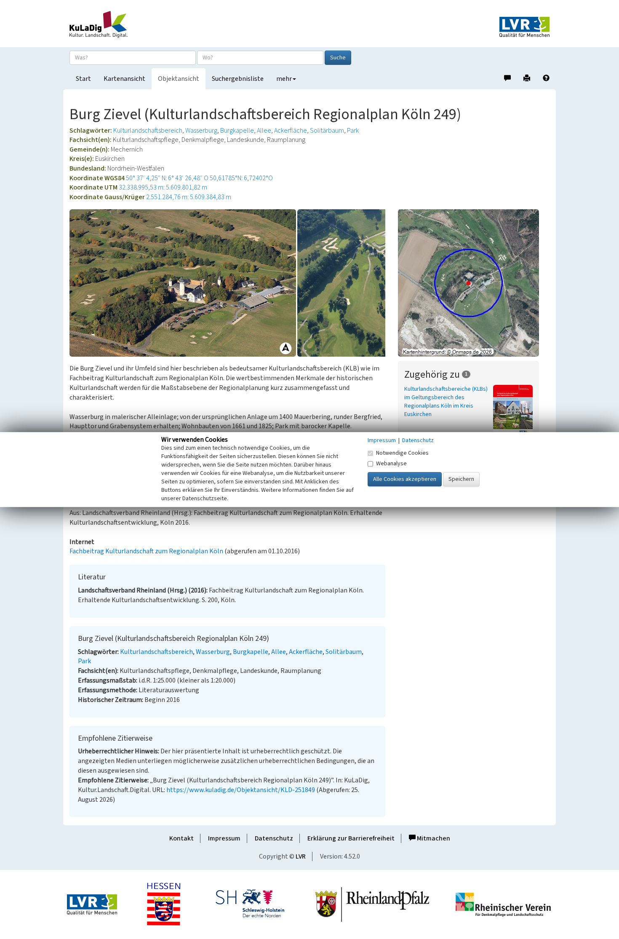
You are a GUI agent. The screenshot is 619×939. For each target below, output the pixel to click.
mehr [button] (284, 78)
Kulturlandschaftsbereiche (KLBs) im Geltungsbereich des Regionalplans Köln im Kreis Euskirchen (446, 402)
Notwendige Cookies (402, 453)
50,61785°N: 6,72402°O (241, 178)
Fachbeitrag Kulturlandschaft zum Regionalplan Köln (146, 551)
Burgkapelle (237, 130)
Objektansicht (178, 78)
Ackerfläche (290, 130)
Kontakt (181, 838)
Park (353, 130)
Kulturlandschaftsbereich (147, 130)
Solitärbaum (327, 130)
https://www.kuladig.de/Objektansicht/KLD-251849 (240, 790)
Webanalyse (391, 463)
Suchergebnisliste (238, 78)
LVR (301, 856)
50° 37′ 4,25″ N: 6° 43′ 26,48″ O (167, 178)
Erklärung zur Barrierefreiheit (351, 838)
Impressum (224, 838)
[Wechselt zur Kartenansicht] (474, 283)
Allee (264, 130)
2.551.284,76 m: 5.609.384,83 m (188, 197)
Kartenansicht (124, 78)
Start (83, 78)
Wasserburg (201, 130)
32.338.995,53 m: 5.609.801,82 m (163, 187)
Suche (338, 57)
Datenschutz (274, 838)
